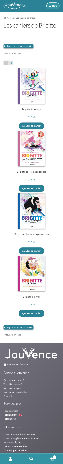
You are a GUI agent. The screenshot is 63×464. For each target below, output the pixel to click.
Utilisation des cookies (15, 446)
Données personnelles (15, 450)
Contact (8, 396)
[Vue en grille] (6, 63)
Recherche (31, 459)
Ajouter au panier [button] (31, 125)
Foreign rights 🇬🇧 (13, 414)
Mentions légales (13, 442)
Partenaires (10, 418)
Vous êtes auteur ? (13, 384)
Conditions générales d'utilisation (21, 438)
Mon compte (10, 459)
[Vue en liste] (10, 63)
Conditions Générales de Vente (19, 434)
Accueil (10, 17)
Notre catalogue (12, 388)
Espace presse (11, 410)
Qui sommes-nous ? (14, 380)
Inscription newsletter (15, 392)
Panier (48, 456)
